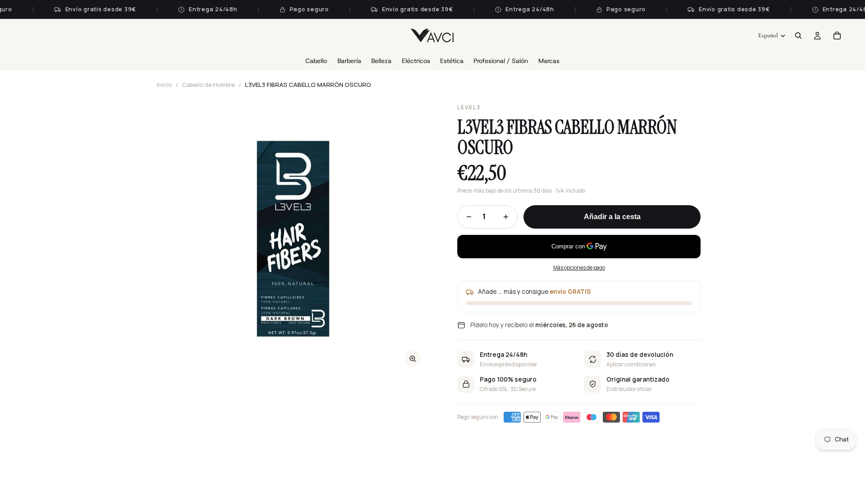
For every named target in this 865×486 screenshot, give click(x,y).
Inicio (164, 85)
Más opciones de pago (579, 267)
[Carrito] (837, 35)
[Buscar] (798, 35)
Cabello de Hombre (208, 85)
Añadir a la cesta (612, 216)
